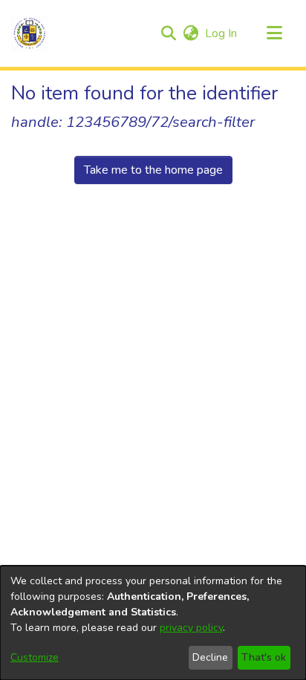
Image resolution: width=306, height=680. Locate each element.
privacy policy (191, 628)
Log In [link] (221, 33)
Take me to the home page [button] (153, 170)
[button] (29, 33)
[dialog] (153, 623)
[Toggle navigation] (274, 33)
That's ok (263, 657)
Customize (34, 657)
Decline (210, 657)
